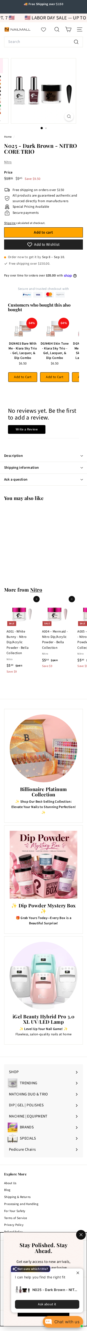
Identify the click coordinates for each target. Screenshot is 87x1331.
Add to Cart (22, 377)
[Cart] (68, 29)
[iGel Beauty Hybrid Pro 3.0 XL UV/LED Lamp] (43, 976)
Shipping (10, 223)
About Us (10, 1183)
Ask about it (47, 1304)
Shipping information (21, 467)
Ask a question (15, 479)
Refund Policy (13, 1232)
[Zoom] (69, 116)
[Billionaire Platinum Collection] (43, 748)
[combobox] (43, 42)
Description (13, 455)
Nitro (8, 162)
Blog (7, 1190)
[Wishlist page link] (46, 29)
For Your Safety (14, 1211)
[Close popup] (79, 1273)
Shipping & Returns (17, 1197)
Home (8, 137)
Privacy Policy (13, 1225)
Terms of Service (15, 1218)
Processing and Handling (21, 1204)
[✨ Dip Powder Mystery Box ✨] (43, 865)
